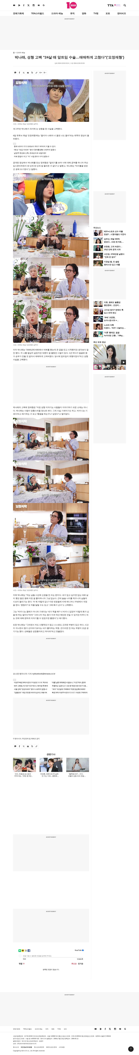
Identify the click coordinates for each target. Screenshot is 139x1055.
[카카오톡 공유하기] (15, 73)
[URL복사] (36, 73)
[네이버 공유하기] (28, 73)
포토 (108, 13)
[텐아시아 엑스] (28, 5)
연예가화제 (18, 13)
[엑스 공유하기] (24, 73)
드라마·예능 (57, 13)
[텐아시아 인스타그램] (34, 5)
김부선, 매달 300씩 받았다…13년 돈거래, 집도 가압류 (113, 242)
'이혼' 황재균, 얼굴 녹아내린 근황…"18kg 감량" (113, 335)
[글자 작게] (45, 73)
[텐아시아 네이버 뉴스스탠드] (39, 5)
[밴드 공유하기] (32, 73)
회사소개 (16, 1047)
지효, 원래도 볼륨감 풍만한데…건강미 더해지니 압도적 (112, 305)
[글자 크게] (40, 73)
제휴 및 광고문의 (51, 1047)
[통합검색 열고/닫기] (125, 5)
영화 (84, 13)
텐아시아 (24, 1051)
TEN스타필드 (37, 13)
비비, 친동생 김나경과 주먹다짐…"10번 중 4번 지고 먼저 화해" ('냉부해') (23, 776)
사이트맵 (62, 1047)
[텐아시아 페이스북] (23, 5)
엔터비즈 (121, 13)
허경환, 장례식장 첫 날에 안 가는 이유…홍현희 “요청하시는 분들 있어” (49, 776)
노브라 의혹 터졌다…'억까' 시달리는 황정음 (114, 328)
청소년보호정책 (39, 1047)
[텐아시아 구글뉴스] (44, 5)
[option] (109, 354)
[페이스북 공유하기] (19, 73)
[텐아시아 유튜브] (14, 5)
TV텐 (95, 13)
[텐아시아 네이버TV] (19, 5)
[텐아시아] (72, 5)
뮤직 (72, 13)
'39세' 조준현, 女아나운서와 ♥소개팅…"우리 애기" (112, 320)
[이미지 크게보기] (86, 119)
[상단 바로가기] (131, 1049)
